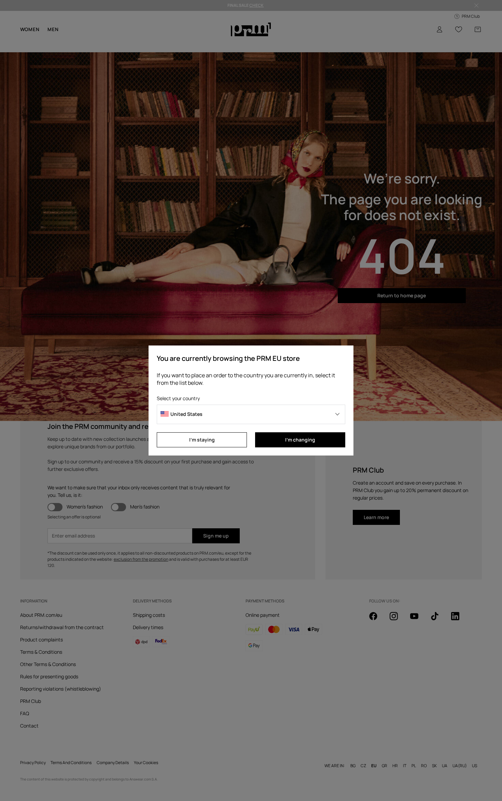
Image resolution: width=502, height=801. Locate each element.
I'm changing (300, 439)
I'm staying (202, 439)
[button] (251, 414)
